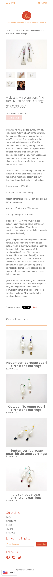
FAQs (8, 517)
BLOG (9, 525)
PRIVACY (10, 532)
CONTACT (11, 521)
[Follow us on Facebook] (8, 558)
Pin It (35, 307)
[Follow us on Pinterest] (14, 558)
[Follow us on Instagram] (20, 558)
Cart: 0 (44, 2)
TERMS (10, 529)
